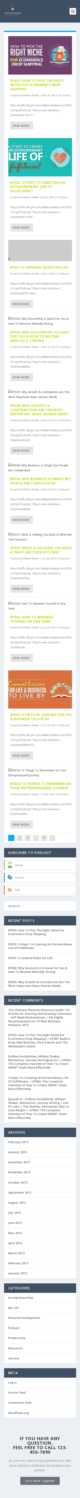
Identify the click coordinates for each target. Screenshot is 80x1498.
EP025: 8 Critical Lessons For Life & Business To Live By (41, 716)
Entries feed (17, 1392)
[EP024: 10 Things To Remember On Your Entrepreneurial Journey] (40, 773)
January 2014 (17, 1152)
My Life (13, 1308)
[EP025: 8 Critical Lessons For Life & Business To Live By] (40, 689)
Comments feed (19, 1403)
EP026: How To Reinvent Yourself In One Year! (32, 619)
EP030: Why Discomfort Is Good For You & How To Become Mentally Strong (39, 336)
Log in (12, 1382)
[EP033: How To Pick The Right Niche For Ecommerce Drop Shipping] (40, 55)
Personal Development (24, 1318)
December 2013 (19, 1162)
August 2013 (17, 1203)
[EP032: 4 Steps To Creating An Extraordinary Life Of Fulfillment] (40, 157)
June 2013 (15, 1223)
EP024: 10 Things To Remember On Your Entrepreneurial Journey (41, 785)
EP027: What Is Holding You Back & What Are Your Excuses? (41, 550)
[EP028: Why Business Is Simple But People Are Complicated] (40, 468)
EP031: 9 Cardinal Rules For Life (39, 267)
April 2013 (15, 1243)
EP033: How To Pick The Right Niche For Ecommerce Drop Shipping (37, 85)
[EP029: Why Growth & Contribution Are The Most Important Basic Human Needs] (40, 394)
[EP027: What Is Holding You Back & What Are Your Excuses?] (40, 537)
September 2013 (19, 1192)
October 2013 (17, 1182)
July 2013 (14, 1213)
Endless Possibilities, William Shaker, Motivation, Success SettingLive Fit (34, 1058)
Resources (15, 1348)
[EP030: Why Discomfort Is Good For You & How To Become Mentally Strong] (40, 321)
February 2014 (18, 1142)
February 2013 (18, 1263)
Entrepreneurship (20, 1298)
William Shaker (31, 95)
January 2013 (17, 1273)
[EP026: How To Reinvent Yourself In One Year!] (40, 606)
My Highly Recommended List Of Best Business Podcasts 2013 (35, 1021)
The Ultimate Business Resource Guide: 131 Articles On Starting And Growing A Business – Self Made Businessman (40, 1013)
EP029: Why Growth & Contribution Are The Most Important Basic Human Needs (39, 409)
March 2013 (16, 1253)
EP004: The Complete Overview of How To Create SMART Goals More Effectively (39, 1063)
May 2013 (15, 1233)
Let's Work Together (40, 1481)
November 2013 (19, 1172)
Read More (21, 126)
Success (13, 1358)
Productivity (17, 1338)
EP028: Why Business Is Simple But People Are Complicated (41, 481)
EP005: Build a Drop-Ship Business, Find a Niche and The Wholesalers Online (39, 1042)
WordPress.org (18, 1413)
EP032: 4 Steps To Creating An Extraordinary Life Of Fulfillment (37, 186)
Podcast (64, 95)
